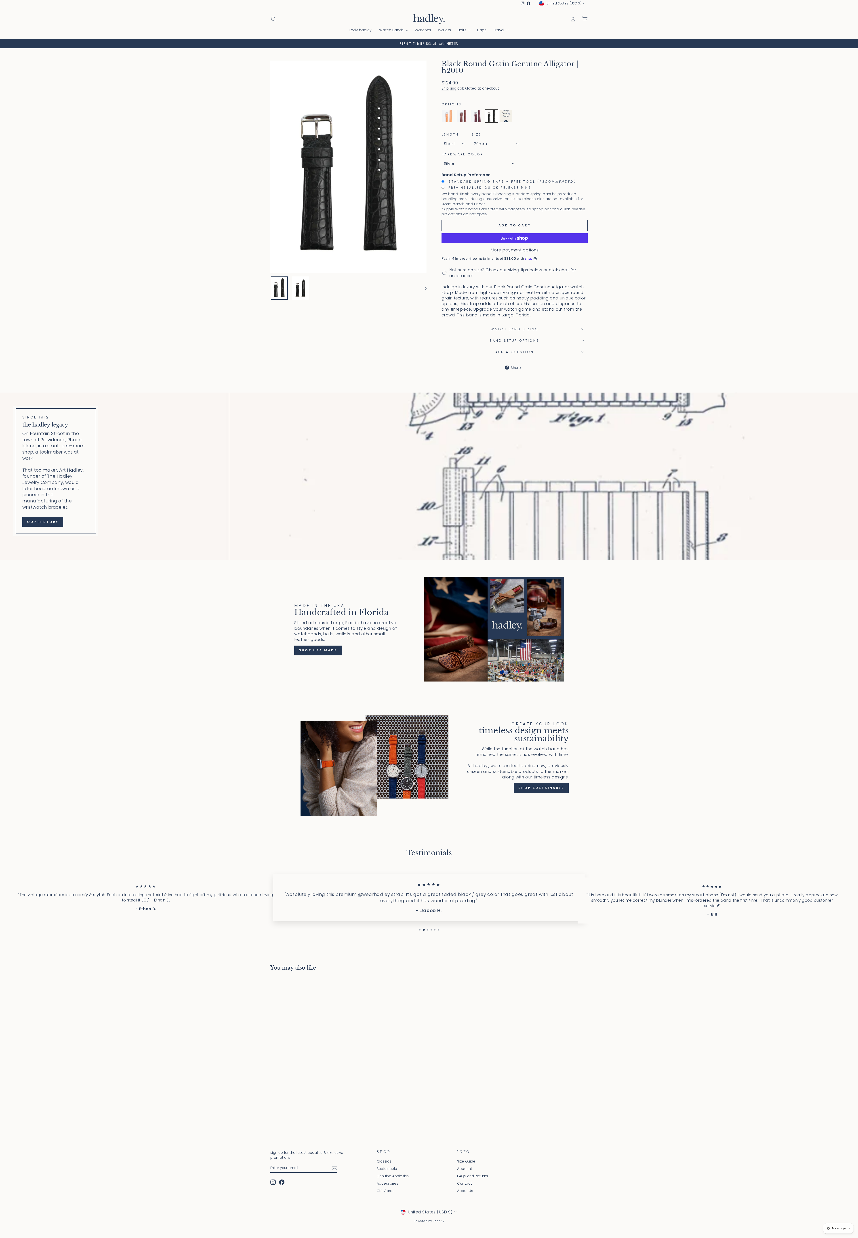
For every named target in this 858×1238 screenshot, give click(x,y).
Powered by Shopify (429, 1221)
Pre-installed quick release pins (489, 187)
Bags (481, 30)
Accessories (387, 1183)
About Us (465, 1190)
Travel (499, 30)
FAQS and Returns (472, 1176)
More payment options (514, 250)
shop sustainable (541, 788)
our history (43, 522)
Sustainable (387, 1168)
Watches (423, 30)
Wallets (444, 30)
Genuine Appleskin (393, 1176)
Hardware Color (462, 154)
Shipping (449, 88)
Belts (462, 30)
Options (452, 104)
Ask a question (514, 352)
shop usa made (318, 650)
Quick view (308, 1089)
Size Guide (466, 1161)
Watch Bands (392, 30)
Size (476, 134)
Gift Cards (386, 1190)
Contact (464, 1183)
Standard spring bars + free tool (511, 181)
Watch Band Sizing (514, 329)
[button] (448, 116)
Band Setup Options (515, 340)
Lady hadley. (360, 30)
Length (450, 134)
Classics (384, 1161)
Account (464, 1168)
